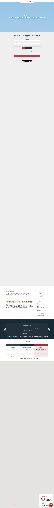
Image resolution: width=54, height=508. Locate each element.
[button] (14, 504)
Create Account (27, 55)
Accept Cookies (43, 505)
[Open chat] (51, 505)
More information (45, 503)
